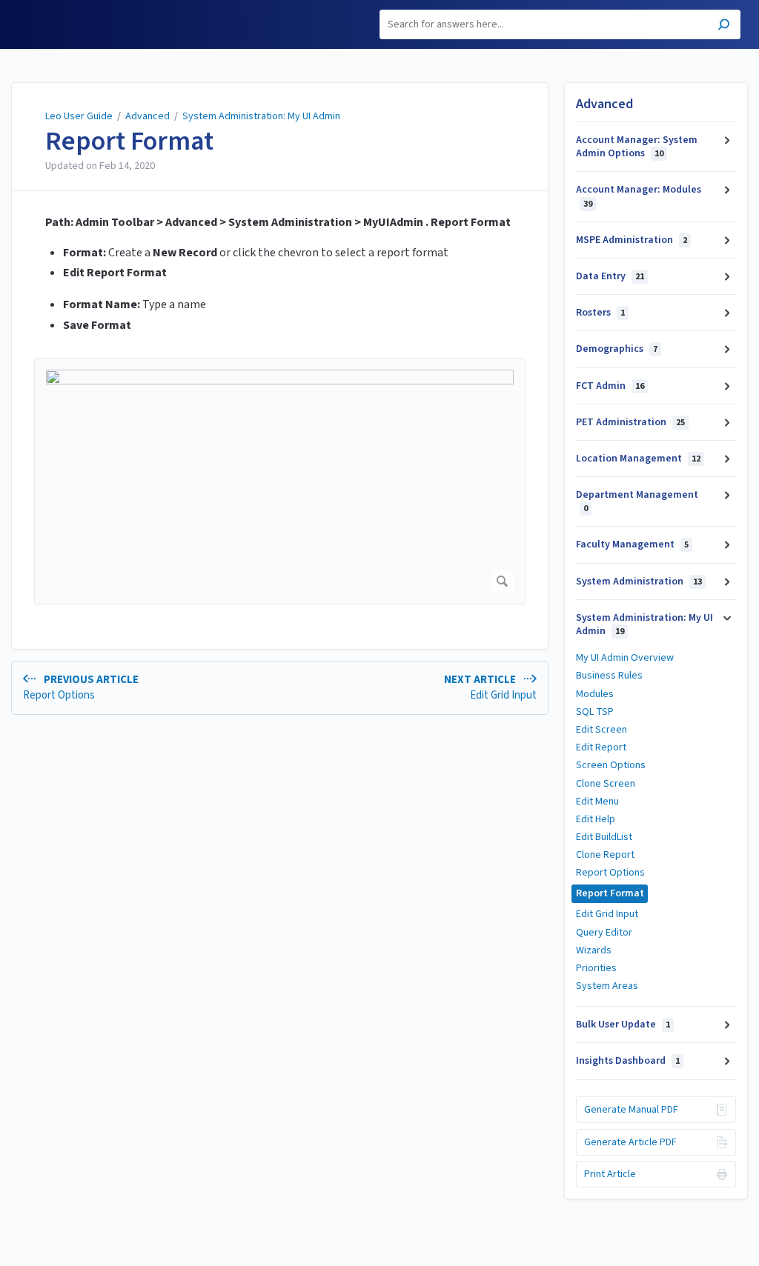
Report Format (129, 141)
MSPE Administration (631, 240)
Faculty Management (632, 544)
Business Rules (609, 675)
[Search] (723, 26)
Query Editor (604, 932)
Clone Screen (605, 783)
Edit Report (601, 747)
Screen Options (611, 765)
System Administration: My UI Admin (261, 116)
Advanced (147, 116)
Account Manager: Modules (638, 196)
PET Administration (630, 422)
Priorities (596, 968)
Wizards (593, 950)
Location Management (638, 458)
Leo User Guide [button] (56, 8)
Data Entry (610, 276)
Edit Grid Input (607, 914)
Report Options (610, 872)
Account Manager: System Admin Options (636, 147)
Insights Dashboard (628, 1060)
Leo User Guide (79, 116)
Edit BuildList (604, 837)
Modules (595, 694)
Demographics (616, 349)
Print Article (610, 1174)
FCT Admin (610, 386)
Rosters (600, 312)
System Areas (607, 986)
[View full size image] (280, 481)
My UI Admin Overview (625, 657)
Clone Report (605, 854)
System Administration (639, 581)
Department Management (637, 501)
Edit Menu (597, 801)
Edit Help (595, 819)
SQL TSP (595, 711)
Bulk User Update (623, 1024)
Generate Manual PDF (631, 1109)
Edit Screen (601, 729)
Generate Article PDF (630, 1142)
